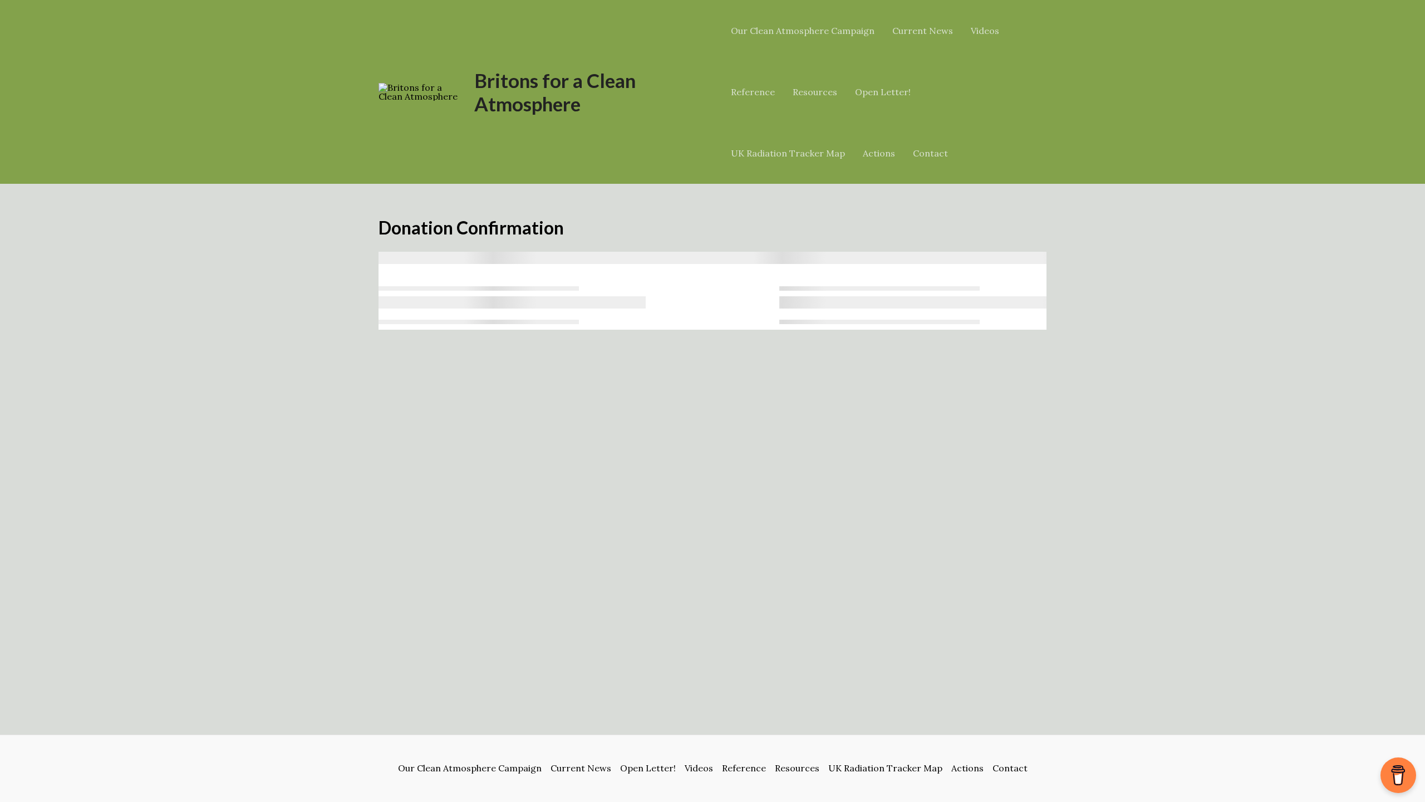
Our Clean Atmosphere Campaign (802, 30)
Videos (985, 30)
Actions (879, 153)
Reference (753, 91)
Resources (815, 91)
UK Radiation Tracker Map (788, 153)
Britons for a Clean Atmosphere (555, 92)
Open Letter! (883, 91)
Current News (922, 30)
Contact (930, 153)
